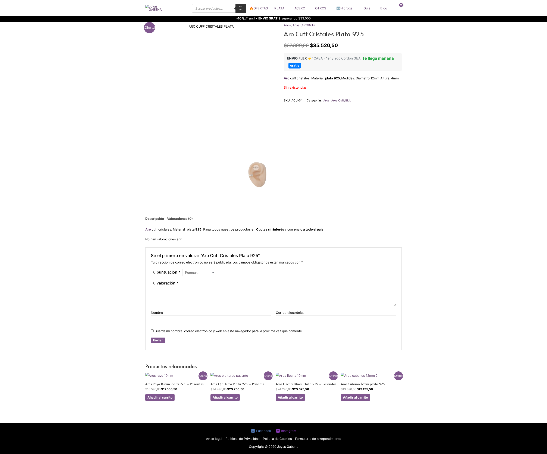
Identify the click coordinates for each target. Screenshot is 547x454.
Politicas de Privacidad (242, 439)
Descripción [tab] (154, 219)
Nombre (157, 313)
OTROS (320, 8)
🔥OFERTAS (258, 8)
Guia (366, 8)
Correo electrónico (290, 313)
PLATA (279, 8)
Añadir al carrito (159, 397)
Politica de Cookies (277, 439)
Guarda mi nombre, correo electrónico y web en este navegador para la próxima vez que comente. (228, 331)
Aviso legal (214, 439)
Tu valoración (164, 283)
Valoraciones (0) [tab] (180, 219)
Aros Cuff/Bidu (304, 25)
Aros (287, 25)
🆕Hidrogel (344, 8)
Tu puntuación (165, 272)
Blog (383, 8)
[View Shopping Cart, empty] (398, 8)
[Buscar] (240, 8)
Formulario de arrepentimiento (318, 439)
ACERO (299, 8)
